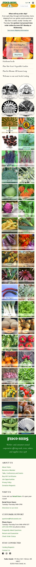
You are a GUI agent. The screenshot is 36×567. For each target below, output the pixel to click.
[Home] (9, 4)
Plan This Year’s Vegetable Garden (15, 66)
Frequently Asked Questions (11, 530)
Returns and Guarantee (10, 533)
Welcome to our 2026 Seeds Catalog (16, 76)
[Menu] (33, 2)
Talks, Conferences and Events (12, 473)
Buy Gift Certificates (9, 476)
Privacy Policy (6, 482)
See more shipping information (18, 30)
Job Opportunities (8, 479)
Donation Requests (8, 485)
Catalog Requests (8, 547)
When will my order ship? (18, 14)
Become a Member (8, 470)
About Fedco (6, 467)
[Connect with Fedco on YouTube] (10, 553)
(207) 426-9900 (7, 527)
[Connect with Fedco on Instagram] (6, 553)
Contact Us (6, 550)
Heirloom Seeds (8, 61)
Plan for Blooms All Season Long (15, 71)
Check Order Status (9, 536)
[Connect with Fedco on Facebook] (3, 553)
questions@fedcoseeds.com (11, 519)
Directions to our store (10, 508)
